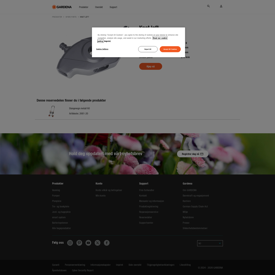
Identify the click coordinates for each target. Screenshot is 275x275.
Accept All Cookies (170, 49)
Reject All (148, 49)
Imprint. (107, 41)
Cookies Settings (102, 49)
